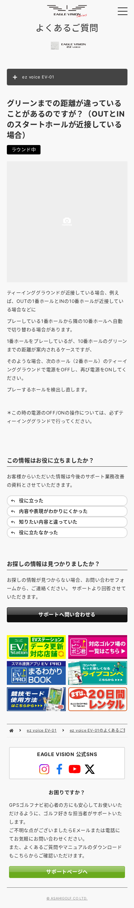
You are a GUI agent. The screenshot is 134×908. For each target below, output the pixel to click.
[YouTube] (74, 769)
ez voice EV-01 (42, 730)
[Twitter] (90, 769)
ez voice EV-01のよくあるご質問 (101, 730)
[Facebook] (59, 769)
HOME (11, 730)
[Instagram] (44, 769)
